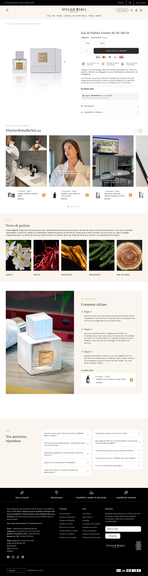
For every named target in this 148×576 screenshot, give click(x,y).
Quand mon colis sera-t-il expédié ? (60, 462)
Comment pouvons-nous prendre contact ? (114, 450)
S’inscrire (113, 536)
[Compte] (136, 10)
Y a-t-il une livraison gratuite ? (108, 466)
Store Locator (141, 3)
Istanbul (59, 16)
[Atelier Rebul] (74, 10)
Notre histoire (87, 517)
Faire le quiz (122, 10)
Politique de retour (66, 524)
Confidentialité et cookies (68, 531)
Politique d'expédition (67, 520)
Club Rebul (86, 514)
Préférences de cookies (68, 537)
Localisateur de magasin (91, 524)
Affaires (91, 16)
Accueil (8, 24)
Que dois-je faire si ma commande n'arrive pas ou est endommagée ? (116, 442)
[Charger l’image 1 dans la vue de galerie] (36, 60)
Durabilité (85, 520)
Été (53, 16)
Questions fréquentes (67, 517)
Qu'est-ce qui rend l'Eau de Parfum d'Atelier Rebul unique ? (64, 434)
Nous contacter (65, 514)
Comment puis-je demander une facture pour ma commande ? (64, 444)
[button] (140, 131)
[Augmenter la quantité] (89, 51)
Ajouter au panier (116, 51)
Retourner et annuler (67, 527)
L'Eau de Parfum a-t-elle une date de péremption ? (60, 471)
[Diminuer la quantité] (84, 51)
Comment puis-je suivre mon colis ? (111, 433)
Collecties (67, 16)
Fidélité (98, 16)
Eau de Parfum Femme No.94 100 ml (27, 24)
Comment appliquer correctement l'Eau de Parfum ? (63, 454)
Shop (49, 16)
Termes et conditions (67, 534)
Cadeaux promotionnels (91, 534)
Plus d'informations (80, 16)
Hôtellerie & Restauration (91, 537)
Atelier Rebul (39, 570)
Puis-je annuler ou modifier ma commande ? (115, 458)
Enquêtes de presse (89, 527)
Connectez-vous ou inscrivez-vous (95, 98)
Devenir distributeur (89, 531)
